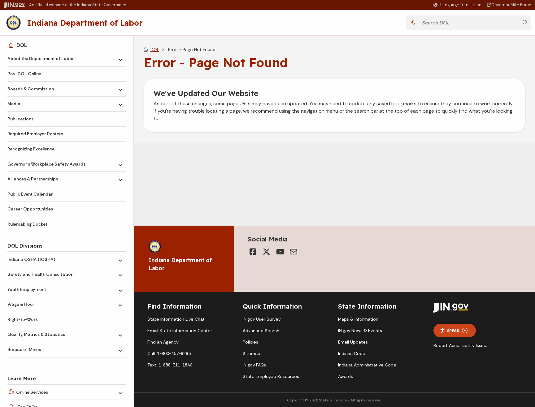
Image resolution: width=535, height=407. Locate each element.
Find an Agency (163, 342)
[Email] (293, 252)
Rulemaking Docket (27, 224)
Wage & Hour (20, 304)
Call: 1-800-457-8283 (169, 353)
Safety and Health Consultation (40, 274)
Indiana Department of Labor (85, 23)
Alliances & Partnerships (32, 179)
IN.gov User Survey (262, 319)
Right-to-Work (22, 319)
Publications (20, 119)
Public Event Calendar (30, 194)
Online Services (32, 392)
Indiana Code (351, 353)
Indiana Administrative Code (367, 365)
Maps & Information (358, 319)
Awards (345, 376)
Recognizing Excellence (30, 149)
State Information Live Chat (176, 319)
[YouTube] (280, 252)
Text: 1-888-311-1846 (169, 365)
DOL (21, 45)
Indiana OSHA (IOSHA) (31, 259)
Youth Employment (26, 289)
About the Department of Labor (40, 58)
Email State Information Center (179, 330)
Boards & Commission (30, 89)
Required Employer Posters (35, 133)
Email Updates (353, 342)
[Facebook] (253, 252)
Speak (453, 330)
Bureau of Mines (24, 349)
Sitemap (251, 353)
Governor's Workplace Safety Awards (46, 164)
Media (13, 103)
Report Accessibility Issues (461, 345)
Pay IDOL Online (24, 73)
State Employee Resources (271, 376)
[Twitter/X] (266, 252)
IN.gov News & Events (360, 330)
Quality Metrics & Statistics (36, 334)
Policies (250, 342)
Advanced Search (261, 330)
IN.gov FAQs (254, 365)
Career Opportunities (30, 209)
